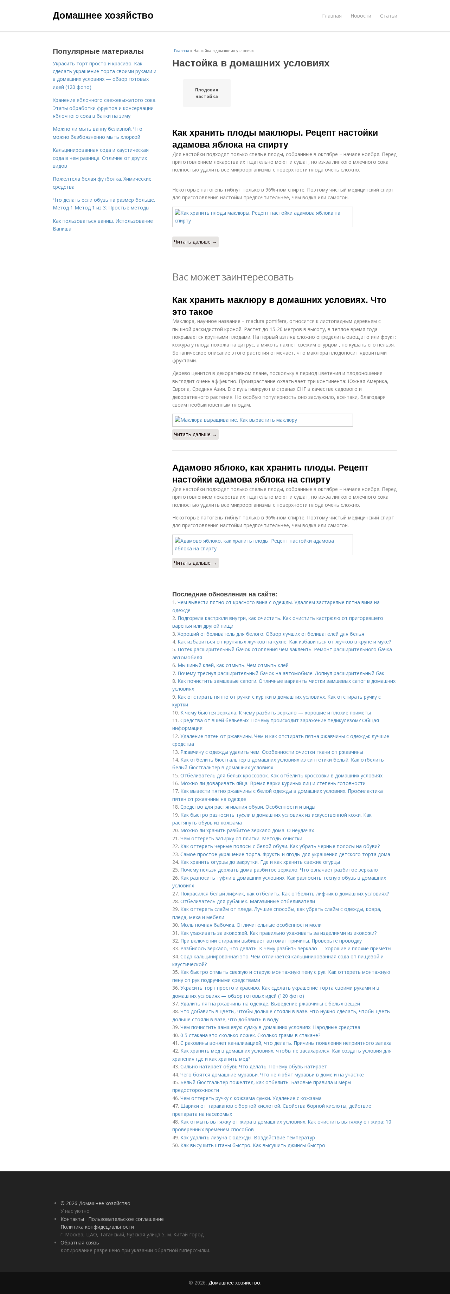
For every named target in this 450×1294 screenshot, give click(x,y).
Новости (361, 15)
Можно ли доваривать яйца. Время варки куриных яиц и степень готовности (273, 783)
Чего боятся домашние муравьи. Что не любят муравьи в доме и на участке (272, 1074)
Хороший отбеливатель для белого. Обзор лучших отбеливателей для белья (271, 633)
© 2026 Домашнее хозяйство (95, 1203)
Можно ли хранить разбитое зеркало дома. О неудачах (247, 830)
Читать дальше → (195, 241)
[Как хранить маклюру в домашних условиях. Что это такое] (284, 420)
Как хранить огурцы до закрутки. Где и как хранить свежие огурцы (260, 862)
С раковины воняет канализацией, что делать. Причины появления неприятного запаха (286, 1043)
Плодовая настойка (206, 93)
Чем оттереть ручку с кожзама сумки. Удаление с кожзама (251, 1098)
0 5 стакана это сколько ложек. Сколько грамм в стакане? (250, 1035)
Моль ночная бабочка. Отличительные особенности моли (251, 924)
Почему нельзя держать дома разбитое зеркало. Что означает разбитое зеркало (279, 869)
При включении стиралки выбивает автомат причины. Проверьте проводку (271, 940)
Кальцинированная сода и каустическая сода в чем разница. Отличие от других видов (101, 158)
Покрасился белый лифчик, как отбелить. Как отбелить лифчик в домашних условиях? (284, 893)
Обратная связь (79, 1242)
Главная (332, 15)
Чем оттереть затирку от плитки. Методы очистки (241, 838)
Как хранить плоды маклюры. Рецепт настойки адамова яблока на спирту (275, 138)
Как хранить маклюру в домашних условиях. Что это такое (279, 305)
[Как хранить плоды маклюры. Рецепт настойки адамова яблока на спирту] (284, 217)
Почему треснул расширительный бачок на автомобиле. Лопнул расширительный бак (281, 673)
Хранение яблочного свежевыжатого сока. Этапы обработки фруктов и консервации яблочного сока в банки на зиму (104, 108)
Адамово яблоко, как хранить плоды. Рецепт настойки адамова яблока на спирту (270, 473)
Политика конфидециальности (97, 1226)
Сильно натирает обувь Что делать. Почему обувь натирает (253, 1066)
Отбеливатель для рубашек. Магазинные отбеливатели (247, 901)
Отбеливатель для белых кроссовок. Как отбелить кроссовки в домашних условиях (281, 775)
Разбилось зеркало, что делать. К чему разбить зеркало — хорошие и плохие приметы (285, 948)
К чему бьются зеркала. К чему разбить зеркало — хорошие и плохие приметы (275, 712)
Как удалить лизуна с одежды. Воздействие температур (247, 1137)
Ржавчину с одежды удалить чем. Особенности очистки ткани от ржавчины (271, 752)
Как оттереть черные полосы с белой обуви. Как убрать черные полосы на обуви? (280, 846)
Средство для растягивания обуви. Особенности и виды (247, 806)
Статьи (388, 15)
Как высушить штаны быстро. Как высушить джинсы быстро (252, 1145)
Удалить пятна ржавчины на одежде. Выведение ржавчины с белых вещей (270, 1003)
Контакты (72, 1219)
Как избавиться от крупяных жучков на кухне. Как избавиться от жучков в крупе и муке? (284, 641)
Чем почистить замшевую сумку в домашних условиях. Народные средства (270, 1027)
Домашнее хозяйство (103, 14)
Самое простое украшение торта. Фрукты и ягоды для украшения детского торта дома (285, 854)
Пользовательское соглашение (126, 1219)
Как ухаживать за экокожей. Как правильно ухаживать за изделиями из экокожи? (278, 933)
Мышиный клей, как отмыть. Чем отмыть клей (233, 665)
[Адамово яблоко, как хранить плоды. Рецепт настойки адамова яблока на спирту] (284, 545)
